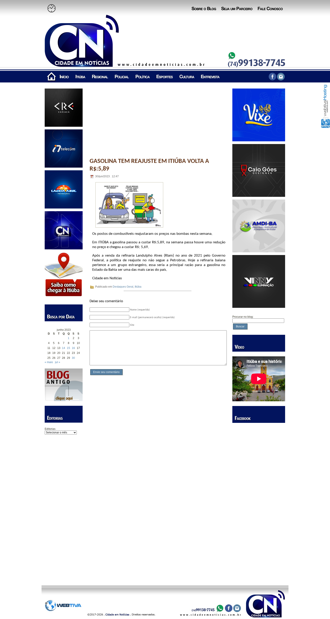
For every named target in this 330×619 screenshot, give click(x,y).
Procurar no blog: (242, 316)
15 (68, 348)
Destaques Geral (123, 286)
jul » (57, 362)
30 (73, 357)
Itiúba (138, 286)
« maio (49, 362)
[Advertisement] (64, 506)
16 (73, 348)
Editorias (50, 428)
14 (63, 348)
